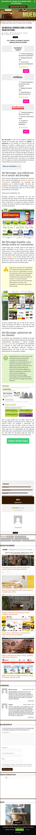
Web (3, 759)
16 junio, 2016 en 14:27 (28, 689)
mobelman (6, 33)
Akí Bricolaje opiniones (7, 538)
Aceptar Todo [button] (19, 829)
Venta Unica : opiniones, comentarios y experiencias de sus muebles (16, 634)
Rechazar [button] (28, 829)
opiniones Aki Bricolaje (28, 540)
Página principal (6, 21)
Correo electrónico (8, 753)
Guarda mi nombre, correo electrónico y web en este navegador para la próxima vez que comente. (17, 765)
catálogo (9, 257)
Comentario (6, 732)
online (14, 257)
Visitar (26, 71)
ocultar (18, 166)
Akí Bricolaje (10, 536)
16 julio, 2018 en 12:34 (28, 704)
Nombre (5, 747)
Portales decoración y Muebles (22, 21)
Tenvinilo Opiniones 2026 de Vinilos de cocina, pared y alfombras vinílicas (16, 568)
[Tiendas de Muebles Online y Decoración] (18, 13)
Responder (31, 700)
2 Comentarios (7, 34)
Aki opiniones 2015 (6, 540)
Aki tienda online (17, 540)
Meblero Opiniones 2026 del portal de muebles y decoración (15, 613)
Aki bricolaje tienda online (21, 538)
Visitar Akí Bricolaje (18, 441)
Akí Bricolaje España (21, 536)
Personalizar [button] (18, 832)
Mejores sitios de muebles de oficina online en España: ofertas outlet (17, 676)
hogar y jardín (8, 344)
